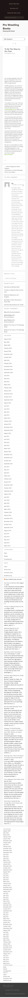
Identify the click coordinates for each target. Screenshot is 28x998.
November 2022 (8, 427)
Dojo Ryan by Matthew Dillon (11, 287)
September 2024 (8, 372)
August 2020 (7, 494)
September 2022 (8, 430)
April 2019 (6, 543)
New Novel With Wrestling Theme (13, 707)
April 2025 (6, 360)
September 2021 (8, 464)
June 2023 (6, 409)
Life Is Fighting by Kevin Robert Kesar (14, 779)
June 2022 (6, 439)
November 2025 (8, 354)
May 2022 (6, 442)
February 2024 (8, 388)
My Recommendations (14, 312)
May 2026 (6, 342)
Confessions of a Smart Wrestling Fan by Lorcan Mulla (13, 171)
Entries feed (7, 569)
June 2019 (6, 537)
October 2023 (7, 397)
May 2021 (6, 470)
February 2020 (8, 512)
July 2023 (6, 406)
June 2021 (6, 467)
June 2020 (6, 500)
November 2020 (8, 485)
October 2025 (7, 357)
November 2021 (8, 458)
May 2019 (6, 540)
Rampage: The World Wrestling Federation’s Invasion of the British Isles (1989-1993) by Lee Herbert (13, 730)
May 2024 (6, 378)
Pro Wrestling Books (13, 579)
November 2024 (8, 369)
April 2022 (6, 445)
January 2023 (7, 424)
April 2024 (6, 382)
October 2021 (7, 461)
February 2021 (8, 479)
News (5, 553)
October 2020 (7, 488)
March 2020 (7, 509)
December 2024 (8, 366)
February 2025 (8, 363)
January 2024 (7, 391)
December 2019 (8, 518)
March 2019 (7, 546)
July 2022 (6, 436)
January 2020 (7, 515)
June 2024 (6, 375)
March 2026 (7, 345)
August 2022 (7, 433)
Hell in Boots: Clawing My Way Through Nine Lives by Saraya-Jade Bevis (13, 803)
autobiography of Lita (10, 109)
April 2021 (6, 473)
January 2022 (7, 451)
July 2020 (6, 497)
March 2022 (7, 448)
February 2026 (8, 348)
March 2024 (7, 385)
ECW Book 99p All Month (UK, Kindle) (13, 305)
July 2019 (6, 534)
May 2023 (6, 412)
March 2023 (7, 418)
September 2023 (8, 400)
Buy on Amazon (9, 154)
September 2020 (8, 491)
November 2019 (8, 521)
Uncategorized (8, 559)
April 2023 (6, 415)
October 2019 (7, 524)
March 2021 (7, 476)
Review (6, 556)
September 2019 (8, 527)
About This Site (14, 4)
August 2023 (7, 403)
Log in (5, 566)
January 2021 (7, 482)
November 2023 (8, 394)
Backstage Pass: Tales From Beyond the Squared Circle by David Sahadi (13, 756)
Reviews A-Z (14, 8)
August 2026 (7, 339)
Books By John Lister (14, 13)
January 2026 (7, 351)
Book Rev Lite (9, 994)
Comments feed (8, 572)
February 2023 (8, 421)
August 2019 (7, 530)
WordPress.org (8, 576)
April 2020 (6, 506)
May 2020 (6, 503)
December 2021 (8, 454)
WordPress (22, 994)
